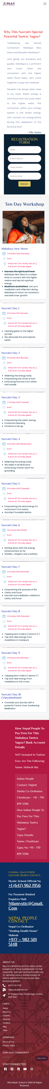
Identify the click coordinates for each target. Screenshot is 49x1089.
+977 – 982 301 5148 (22, 942)
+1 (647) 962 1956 (24, 885)
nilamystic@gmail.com (25, 906)
